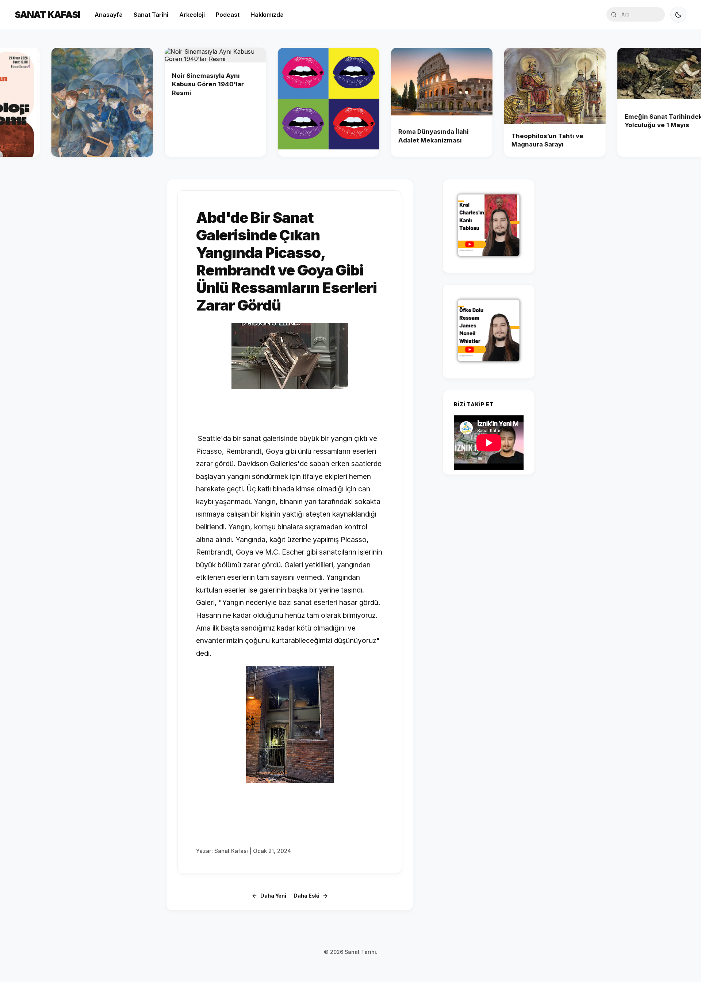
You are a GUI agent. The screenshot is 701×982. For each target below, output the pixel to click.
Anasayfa (109, 14)
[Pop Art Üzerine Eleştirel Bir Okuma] (293, 102)
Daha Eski (306, 895)
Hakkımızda (267, 14)
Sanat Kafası (47, 14)
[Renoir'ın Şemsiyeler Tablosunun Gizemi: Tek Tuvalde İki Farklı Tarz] (67, 102)
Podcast (228, 14)
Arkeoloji (192, 14)
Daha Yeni (273, 895)
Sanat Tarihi (151, 14)
